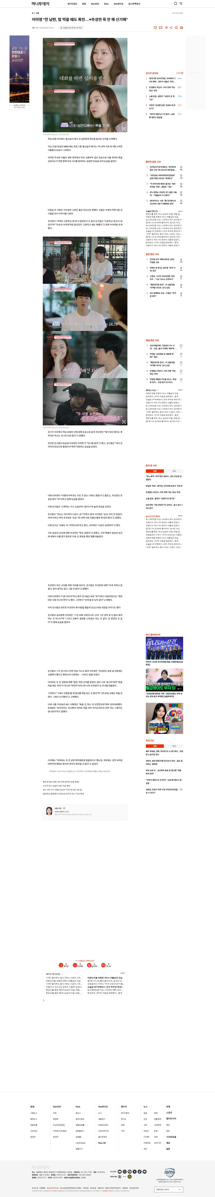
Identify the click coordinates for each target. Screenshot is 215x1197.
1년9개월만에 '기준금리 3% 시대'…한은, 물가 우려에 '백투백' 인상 (163, 348)
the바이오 (118, 3)
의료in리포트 (103, 1125)
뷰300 (55, 1137)
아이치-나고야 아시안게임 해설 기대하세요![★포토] (164, 663)
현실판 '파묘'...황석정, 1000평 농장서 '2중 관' (164, 486)
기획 (122, 1131)
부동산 (146, 1131)
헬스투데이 (102, 1137)
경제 (156, 1113)
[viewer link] (124, 129)
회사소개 (35, 1188)
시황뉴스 (33, 1113)
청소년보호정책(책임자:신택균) (70, 1188)
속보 (145, 1149)
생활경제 (157, 1119)
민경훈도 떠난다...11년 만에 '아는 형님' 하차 (163, 492)
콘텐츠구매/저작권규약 (113, 1188)
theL (106, 3)
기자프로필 (171, 1137)
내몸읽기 (101, 1119)
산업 (145, 1119)
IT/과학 (146, 1137)
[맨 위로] (210, 1187)
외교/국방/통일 (59, 1125)
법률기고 (79, 1149)
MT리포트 (72, 3)
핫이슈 (123, 1119)
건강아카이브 (103, 1131)
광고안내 (93, 1188)
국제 (156, 1137)
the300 (95, 3)
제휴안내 (101, 1188)
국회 (54, 1113)
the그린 (102, 1143)
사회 (145, 1125)
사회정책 (157, 1125)
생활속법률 (80, 1125)
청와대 (55, 1119)
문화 (156, 1131)
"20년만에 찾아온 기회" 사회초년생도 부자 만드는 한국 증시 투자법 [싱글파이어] (164, 695)
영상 (168, 1125)
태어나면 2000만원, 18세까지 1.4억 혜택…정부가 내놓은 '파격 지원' (162, 81)
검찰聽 (78, 1137)
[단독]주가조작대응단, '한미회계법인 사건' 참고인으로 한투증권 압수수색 (163, 170)
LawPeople (80, 1143)
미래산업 (147, 1143)
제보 (168, 1143)
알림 (168, 1149)
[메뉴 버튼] (180, 3)
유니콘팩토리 (134, 3)
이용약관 (86, 1188)
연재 (122, 1125)
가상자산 (33, 1131)
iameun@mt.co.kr (62, 812)
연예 (37, 13)
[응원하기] (64, 808)
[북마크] (176, 27)
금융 (145, 1113)
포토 (168, 1131)
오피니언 (157, 1143)
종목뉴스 (33, 1119)
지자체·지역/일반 (59, 1131)
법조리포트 (80, 1119)
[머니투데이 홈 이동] (40, 1167)
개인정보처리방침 (53, 1188)
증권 (84, 3)
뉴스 (100, 1113)
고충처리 (125, 1188)
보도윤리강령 (134, 1188)
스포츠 (169, 1112)
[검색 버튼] (175, 3)
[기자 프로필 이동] (49, 811)
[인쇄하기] (181, 27)
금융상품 (33, 1125)
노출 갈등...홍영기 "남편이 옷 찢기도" (160, 498)
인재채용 (42, 1188)
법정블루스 (80, 1131)
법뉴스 (78, 1113)
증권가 (33, 1137)
